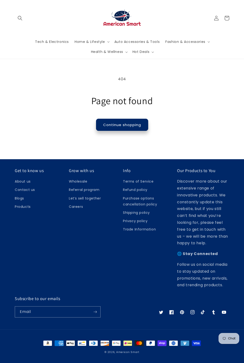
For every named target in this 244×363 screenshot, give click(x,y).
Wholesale (78, 181)
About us (23, 181)
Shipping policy (136, 212)
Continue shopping (122, 124)
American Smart (127, 352)
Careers (76, 206)
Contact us (25, 189)
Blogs (19, 198)
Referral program (84, 189)
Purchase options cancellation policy (140, 201)
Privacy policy (135, 221)
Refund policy (135, 189)
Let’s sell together (85, 198)
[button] (20, 18)
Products (23, 206)
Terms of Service (138, 181)
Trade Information (139, 229)
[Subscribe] (95, 311)
